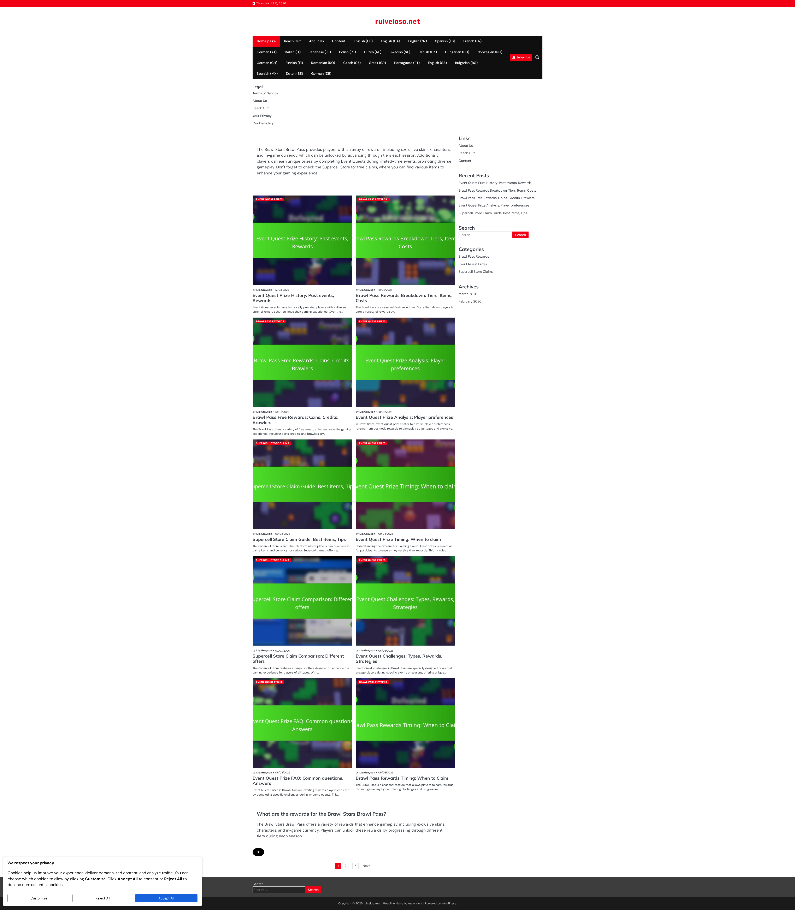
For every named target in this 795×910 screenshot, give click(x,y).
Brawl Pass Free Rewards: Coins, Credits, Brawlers (295, 419)
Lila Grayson (264, 290)
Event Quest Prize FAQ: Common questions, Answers (298, 780)
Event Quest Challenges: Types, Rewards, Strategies (399, 658)
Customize (38, 898)
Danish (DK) (427, 52)
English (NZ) (417, 41)
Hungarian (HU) (457, 52)
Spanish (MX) (267, 73)
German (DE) (321, 73)
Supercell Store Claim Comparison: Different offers (298, 658)
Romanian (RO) (323, 63)
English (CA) (390, 41)
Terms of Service (265, 93)
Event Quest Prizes (269, 199)
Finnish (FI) (294, 63)
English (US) (363, 41)
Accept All (166, 898)
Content (339, 41)
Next (366, 866)
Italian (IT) (293, 52)
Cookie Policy (263, 123)
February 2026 (470, 301)
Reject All (102, 898)
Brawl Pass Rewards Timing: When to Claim (402, 778)
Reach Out (292, 41)
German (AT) (267, 52)
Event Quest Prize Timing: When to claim (398, 539)
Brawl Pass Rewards (373, 199)
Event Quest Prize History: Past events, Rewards (293, 298)
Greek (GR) (377, 63)
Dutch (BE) (294, 73)
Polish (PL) (347, 52)
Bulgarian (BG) (466, 63)
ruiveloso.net (397, 21)
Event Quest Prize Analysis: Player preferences (404, 417)
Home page (266, 41)
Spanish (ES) (445, 41)
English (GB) (437, 63)
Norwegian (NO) (489, 52)
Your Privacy (262, 116)
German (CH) (267, 63)
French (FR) (472, 41)
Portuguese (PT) (407, 63)
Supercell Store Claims (272, 443)
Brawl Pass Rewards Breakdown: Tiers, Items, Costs (404, 298)
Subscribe (523, 57)
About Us (316, 41)
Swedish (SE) (400, 52)
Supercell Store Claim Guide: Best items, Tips (299, 539)
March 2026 (468, 294)
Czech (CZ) (352, 63)
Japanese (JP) (320, 52)
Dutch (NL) (372, 52)
